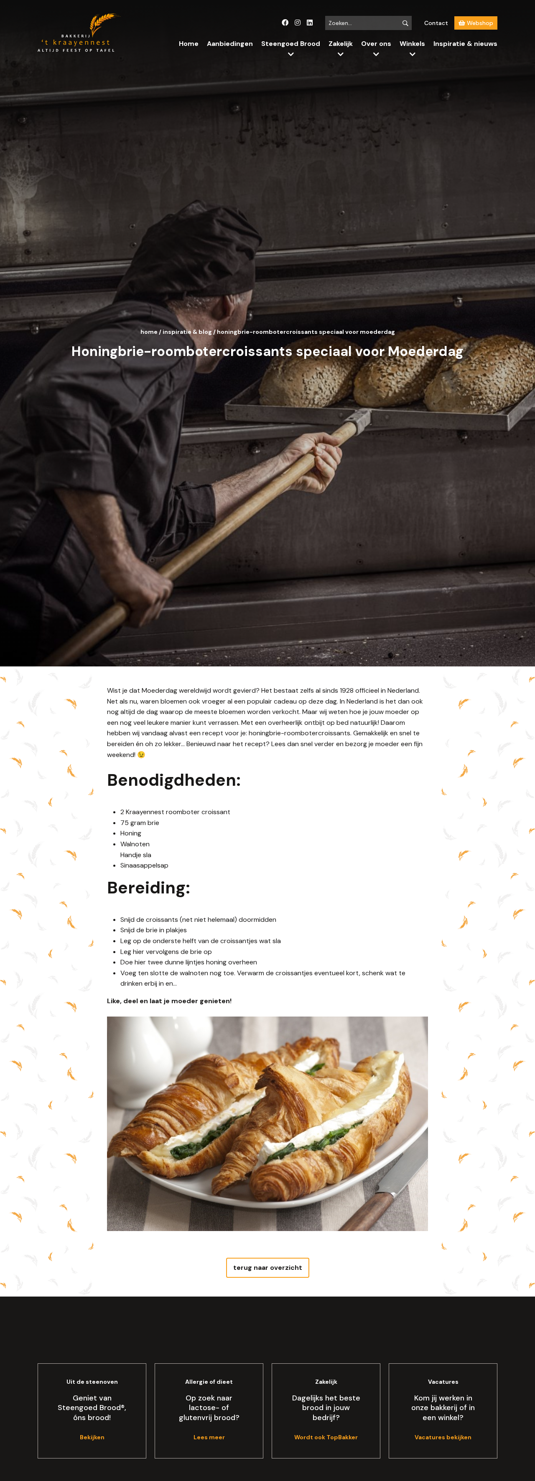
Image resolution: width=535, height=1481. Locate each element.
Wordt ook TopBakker (326, 1437)
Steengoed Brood (290, 43)
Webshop (479, 23)
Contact (436, 23)
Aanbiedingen (230, 43)
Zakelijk (341, 43)
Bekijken (92, 1437)
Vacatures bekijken (443, 1437)
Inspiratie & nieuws (465, 43)
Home (189, 43)
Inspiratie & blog (187, 332)
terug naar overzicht (267, 1267)
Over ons (376, 43)
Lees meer (209, 1437)
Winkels (412, 43)
